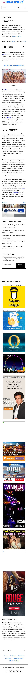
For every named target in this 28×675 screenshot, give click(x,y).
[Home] (3, 21)
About (6, 655)
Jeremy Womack (14, 661)
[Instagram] (14, 671)
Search (24, 650)
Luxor (24, 41)
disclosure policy (16, 36)
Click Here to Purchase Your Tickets (14, 65)
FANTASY (4, 54)
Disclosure (8, 658)
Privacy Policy (18, 658)
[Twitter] (10, 671)
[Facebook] (7, 671)
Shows (13, 41)
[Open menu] (25, 7)
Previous (4, 202)
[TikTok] (21, 671)
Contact (13, 655)
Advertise (21, 655)
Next (24, 202)
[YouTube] (17, 671)
